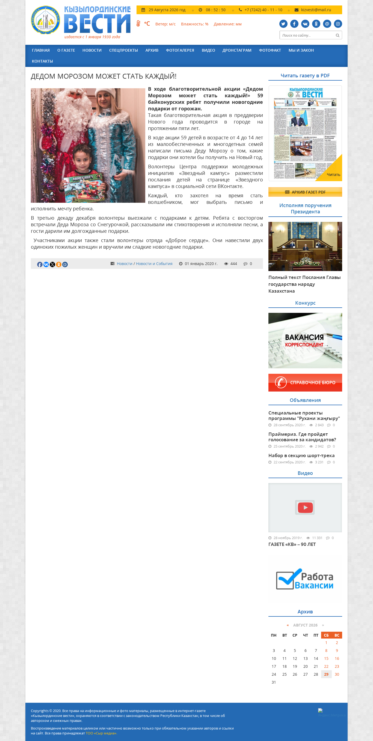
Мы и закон (301, 50)
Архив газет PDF (308, 192)
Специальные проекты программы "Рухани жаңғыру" (304, 415)
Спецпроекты (123, 50)
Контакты (42, 61)
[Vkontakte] (305, 24)
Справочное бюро (313, 383)
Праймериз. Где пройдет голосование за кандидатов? (302, 437)
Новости (92, 50)
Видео (208, 50)
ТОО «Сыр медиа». (101, 733)
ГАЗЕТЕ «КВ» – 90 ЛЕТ (292, 544)
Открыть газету (295, 99)
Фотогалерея (180, 50)
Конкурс (305, 302)
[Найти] (338, 35)
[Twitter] (283, 24)
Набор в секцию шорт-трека (301, 455)
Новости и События (154, 263)
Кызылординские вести (83, 19)
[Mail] (327, 24)
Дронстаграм (237, 50)
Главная (41, 50)
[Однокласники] (316, 24)
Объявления (305, 400)
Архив (152, 50)
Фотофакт (270, 50)
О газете (66, 50)
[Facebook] (294, 24)
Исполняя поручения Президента (305, 208)
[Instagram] (338, 24)
